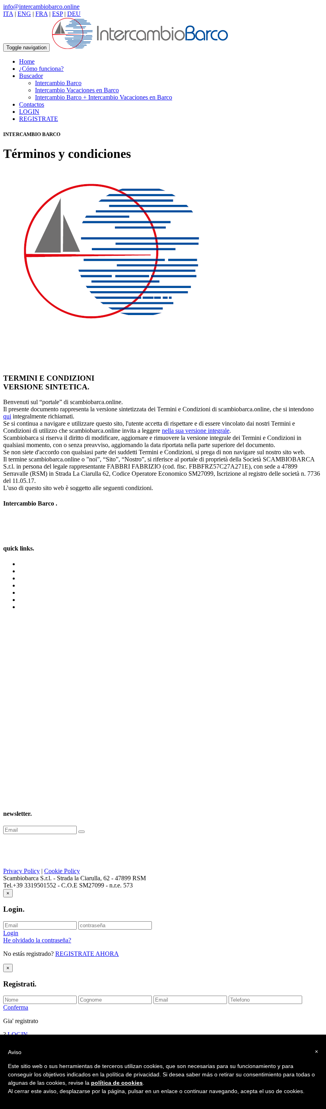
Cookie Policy (62, 871)
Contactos (31, 104)
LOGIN (29, 111)
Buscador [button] (31, 75)
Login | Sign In (38, 606)
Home (27, 61)
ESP (57, 13)
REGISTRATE (38, 118)
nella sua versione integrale (195, 430)
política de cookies (117, 1083)
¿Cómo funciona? (41, 68)
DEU (74, 13)
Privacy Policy (21, 871)
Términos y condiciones (49, 585)
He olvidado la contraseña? (37, 940)
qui (7, 416)
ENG (24, 13)
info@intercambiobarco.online (41, 6)
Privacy (28, 592)
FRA (41, 13)
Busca (27, 578)
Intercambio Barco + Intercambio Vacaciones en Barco (103, 97)
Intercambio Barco (58, 83)
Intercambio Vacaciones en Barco (77, 90)
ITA (8, 13)
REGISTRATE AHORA (87, 953)
